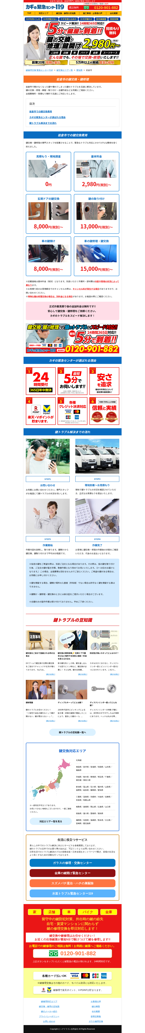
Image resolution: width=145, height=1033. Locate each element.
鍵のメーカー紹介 (49, 1011)
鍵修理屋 (29, 702)
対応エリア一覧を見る (50, 821)
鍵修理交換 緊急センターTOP (39, 70)
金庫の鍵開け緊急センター (73, 873)
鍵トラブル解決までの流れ (43, 123)
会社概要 (114, 13)
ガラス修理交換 (96, 1021)
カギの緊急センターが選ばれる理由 (47, 117)
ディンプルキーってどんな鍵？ (70, 702)
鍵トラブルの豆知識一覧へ (72, 732)
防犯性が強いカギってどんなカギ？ (104, 653)
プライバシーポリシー (49, 1016)
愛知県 (79, 70)
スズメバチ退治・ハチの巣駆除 (72, 883)
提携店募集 (96, 1016)
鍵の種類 (96, 1006)
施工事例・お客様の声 (92, 13)
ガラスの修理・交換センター (72, 863)
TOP (29, 13)
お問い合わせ (49, 1021)
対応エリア (43, 13)
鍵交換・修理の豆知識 (65, 13)
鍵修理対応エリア (49, 1001)
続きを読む (50, 674)
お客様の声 (96, 1001)
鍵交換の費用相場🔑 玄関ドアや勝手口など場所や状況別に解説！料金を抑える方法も (72, 656)
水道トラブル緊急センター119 (72, 893)
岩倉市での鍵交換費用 (40, 111)
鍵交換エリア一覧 (65, 70)
